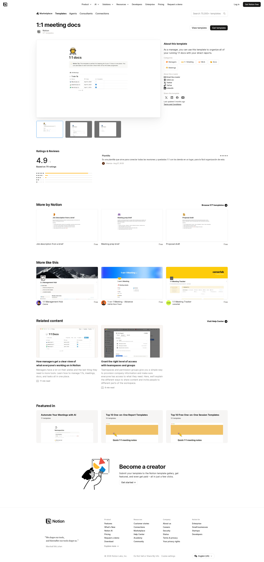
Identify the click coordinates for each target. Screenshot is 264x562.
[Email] (182, 97)
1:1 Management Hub (53, 301)
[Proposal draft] (197, 225)
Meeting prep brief (110, 244)
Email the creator (173, 77)
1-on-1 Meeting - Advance (120, 301)
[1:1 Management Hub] (67, 283)
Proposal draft (173, 244)
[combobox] (209, 13)
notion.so (170, 80)
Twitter (169, 83)
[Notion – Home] (5, 4)
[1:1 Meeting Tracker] (197, 283)
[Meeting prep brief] (132, 225)
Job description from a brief (49, 244)
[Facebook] (177, 97)
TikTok (169, 85)
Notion (46, 30)
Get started (128, 482)
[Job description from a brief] (67, 225)
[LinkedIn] (172, 97)
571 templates (48, 33)
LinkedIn (170, 88)
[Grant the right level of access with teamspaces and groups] (132, 341)
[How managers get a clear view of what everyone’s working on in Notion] (67, 341)
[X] (166, 97)
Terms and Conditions (172, 104)
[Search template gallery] (224, 13)
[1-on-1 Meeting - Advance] (132, 283)
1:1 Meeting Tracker (181, 301)
